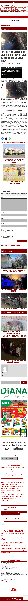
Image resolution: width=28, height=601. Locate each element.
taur (24, 142)
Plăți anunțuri (14, 590)
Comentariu (3, 197)
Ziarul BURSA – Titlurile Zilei (14, 531)
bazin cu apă (10, 142)
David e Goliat (4, 500)
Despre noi (14, 585)
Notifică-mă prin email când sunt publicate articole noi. (7, 237)
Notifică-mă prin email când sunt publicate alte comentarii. (7, 231)
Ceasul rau (7, 25)
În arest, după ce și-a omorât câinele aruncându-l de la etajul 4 (14, 332)
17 (2, 518)
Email (2, 218)
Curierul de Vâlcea (16, 599)
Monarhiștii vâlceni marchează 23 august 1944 (12, 486)
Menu (14, 2)
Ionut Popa (9, 64)
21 (18, 518)
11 (6, 517)
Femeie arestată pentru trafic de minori (14, 336)
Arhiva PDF (14, 587)
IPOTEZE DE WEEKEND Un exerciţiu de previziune (13, 548)
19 (11, 518)
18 (6, 518)
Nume (2, 213)
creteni (16, 142)
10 (2, 517)
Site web (2, 223)
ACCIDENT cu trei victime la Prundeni (14, 309)
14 (18, 517)
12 (11, 517)
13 (15, 517)
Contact (14, 589)
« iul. (2, 524)
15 (22, 517)
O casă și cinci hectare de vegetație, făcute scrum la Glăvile (14, 271)
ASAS (5, 142)
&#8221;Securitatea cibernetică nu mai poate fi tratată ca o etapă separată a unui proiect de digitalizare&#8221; (12, 544)
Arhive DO (14, 588)
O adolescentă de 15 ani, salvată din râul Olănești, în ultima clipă (14, 361)
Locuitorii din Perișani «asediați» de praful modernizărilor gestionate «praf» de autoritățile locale (12, 490)
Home (2, 25)
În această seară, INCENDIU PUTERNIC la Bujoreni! (14, 290)
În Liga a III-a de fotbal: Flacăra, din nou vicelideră (14, 182)
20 (15, 518)
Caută (2, 380)
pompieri (20, 142)
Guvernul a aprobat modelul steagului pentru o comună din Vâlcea (14, 160)
